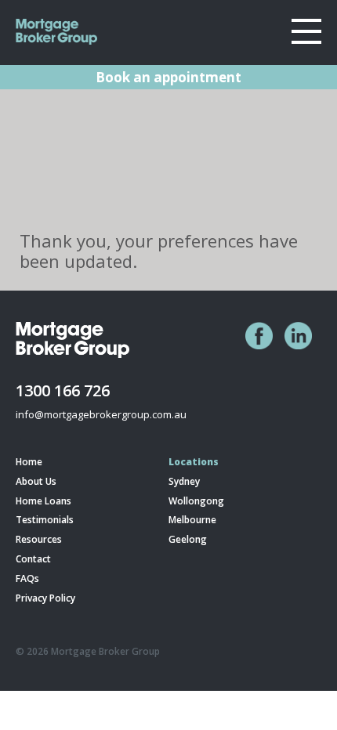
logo (59, 32)
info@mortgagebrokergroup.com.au (101, 414)
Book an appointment (168, 77)
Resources (39, 539)
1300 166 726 (63, 389)
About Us (36, 481)
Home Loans (43, 501)
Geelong (187, 539)
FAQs (27, 578)
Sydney (184, 481)
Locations (193, 462)
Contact (33, 559)
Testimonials (45, 520)
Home (29, 462)
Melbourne (192, 520)
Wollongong (196, 501)
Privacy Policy (45, 598)
